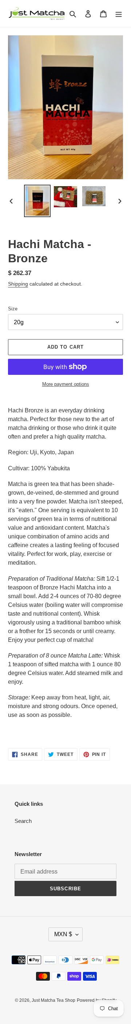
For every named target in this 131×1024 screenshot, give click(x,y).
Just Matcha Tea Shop (53, 1000)
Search (23, 821)
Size (12, 308)
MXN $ (63, 934)
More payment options (65, 384)
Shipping (18, 284)
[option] (37, 201)
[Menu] (118, 13)
